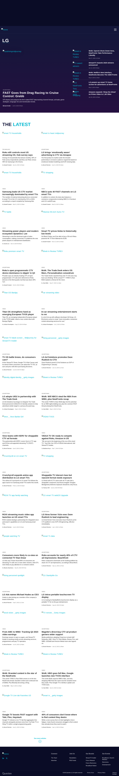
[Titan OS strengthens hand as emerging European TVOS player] (10, 292)
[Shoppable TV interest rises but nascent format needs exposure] (47, 455)
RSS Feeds (72, 760)
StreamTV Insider (91, 758)
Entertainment (106, 764)
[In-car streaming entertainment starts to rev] (50, 292)
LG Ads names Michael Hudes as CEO (20, 594)
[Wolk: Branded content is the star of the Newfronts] (13, 654)
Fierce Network (90, 760)
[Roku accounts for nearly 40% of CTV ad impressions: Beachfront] (48, 536)
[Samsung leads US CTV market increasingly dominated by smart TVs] (11, 172)
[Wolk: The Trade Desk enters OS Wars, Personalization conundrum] (52, 251)
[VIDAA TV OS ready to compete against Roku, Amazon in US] (48, 416)
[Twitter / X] (7, 758)
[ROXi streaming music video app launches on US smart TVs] (15, 495)
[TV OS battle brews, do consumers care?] (20, 339)
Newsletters (72, 758)
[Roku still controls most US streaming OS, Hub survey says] (11, 133)
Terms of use (90, 772)
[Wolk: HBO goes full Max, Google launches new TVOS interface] (52, 654)
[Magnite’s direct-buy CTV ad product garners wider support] (53, 612)
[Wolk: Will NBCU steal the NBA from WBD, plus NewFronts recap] (52, 377)
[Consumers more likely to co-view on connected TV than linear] (11, 536)
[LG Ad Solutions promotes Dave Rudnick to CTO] (55, 337)
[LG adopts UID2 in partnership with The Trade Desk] (18, 377)
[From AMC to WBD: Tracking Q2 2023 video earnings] (14, 612)
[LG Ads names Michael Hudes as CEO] (13, 575)
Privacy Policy (101, 772)
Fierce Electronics (91, 763)
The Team (54, 758)
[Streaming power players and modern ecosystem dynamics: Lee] (6, 211)
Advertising (6, 90)
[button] (115, 29)
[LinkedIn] (3, 758)
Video (4, 188)
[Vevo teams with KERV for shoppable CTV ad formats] (12, 416)
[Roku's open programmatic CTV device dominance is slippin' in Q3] (13, 251)
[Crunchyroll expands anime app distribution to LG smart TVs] (14, 455)
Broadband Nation (91, 765)
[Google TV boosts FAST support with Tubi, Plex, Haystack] (16, 695)
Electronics (105, 762)
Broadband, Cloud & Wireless (108, 758)
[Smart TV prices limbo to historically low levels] (52, 211)
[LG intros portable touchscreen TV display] (50, 575)
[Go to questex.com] (7, 773)
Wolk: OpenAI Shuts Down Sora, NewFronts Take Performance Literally (101, 53)
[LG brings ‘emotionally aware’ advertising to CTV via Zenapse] (52, 133)
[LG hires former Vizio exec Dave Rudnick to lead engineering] (55, 495)
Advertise (54, 760)
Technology (6, 149)
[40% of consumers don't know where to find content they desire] (52, 695)
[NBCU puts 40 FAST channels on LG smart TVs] (47, 172)
